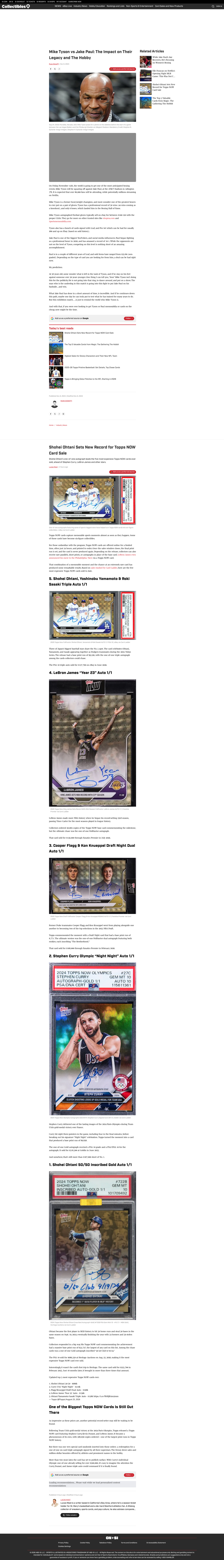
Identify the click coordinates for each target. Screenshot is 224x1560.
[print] (63, 414)
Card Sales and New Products (169, 6)
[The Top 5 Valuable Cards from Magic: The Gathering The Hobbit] (157, 103)
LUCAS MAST (66, 1500)
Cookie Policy (85, 1543)
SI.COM (4, 2)
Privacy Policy (63, 1543)
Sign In (219, 6)
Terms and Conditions (129, 1543)
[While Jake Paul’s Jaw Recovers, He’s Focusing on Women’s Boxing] (157, 62)
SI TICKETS (31, 2)
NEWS (58, 6)
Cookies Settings (64, 1546)
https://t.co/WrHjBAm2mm (106, 1396)
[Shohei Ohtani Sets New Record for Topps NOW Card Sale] (157, 89)
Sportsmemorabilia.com (60, 221)
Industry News (80, 6)
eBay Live (67, 6)
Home (51, 425)
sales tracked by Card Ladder (104, 568)
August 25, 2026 (73, 1399)
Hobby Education (97, 6)
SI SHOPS (51, 2)
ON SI (11, 2)
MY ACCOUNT (62, 2)
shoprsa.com (109, 218)
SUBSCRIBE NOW (74, 2)
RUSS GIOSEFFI (66, 401)
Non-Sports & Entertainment (139, 6)
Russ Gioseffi (54, 64)
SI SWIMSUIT (20, 2)
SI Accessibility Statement (156, 1543)
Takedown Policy (105, 1543)
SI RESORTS (41, 2)
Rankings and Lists (115, 6)
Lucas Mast (53, 467)
